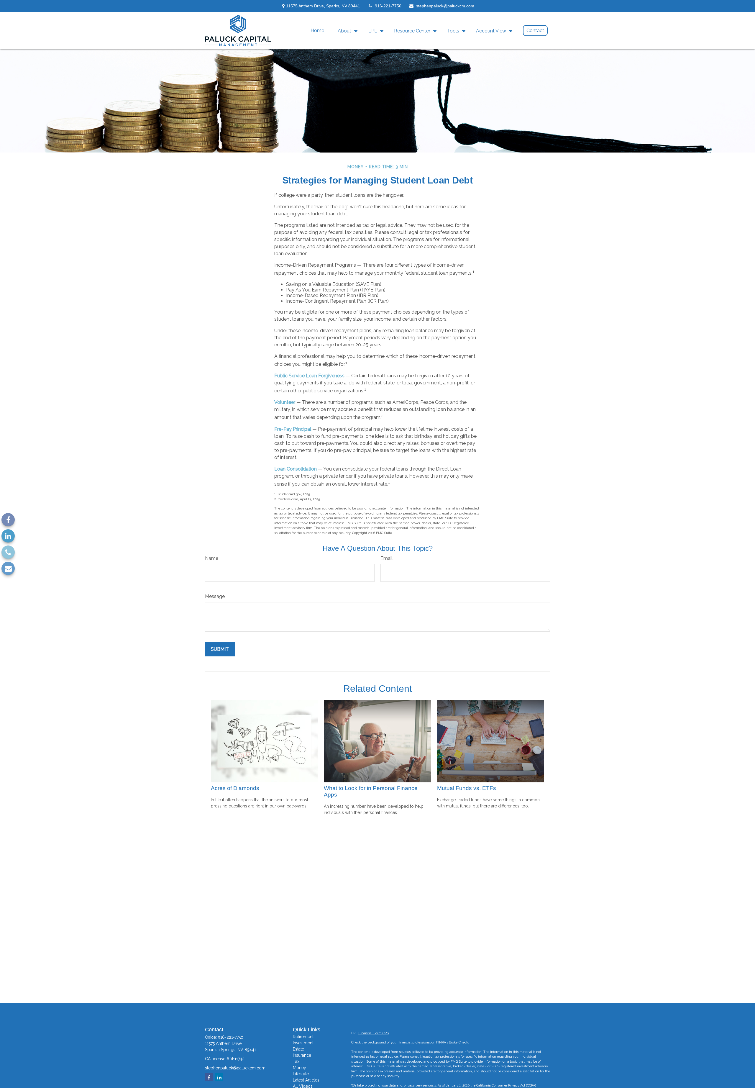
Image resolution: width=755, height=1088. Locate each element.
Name (211, 558)
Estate (298, 1049)
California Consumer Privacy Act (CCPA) (506, 1085)
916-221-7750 (388, 6)
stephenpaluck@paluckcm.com (445, 6)
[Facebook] (8, 519)
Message (215, 596)
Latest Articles (306, 1080)
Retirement (303, 1036)
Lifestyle (301, 1073)
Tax (296, 1061)
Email (386, 558)
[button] (317, 30)
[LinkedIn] (8, 536)
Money (299, 1067)
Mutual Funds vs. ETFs (466, 788)
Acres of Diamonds (235, 788)
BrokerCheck (458, 1042)
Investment (303, 1043)
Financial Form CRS (373, 1033)
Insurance (302, 1055)
